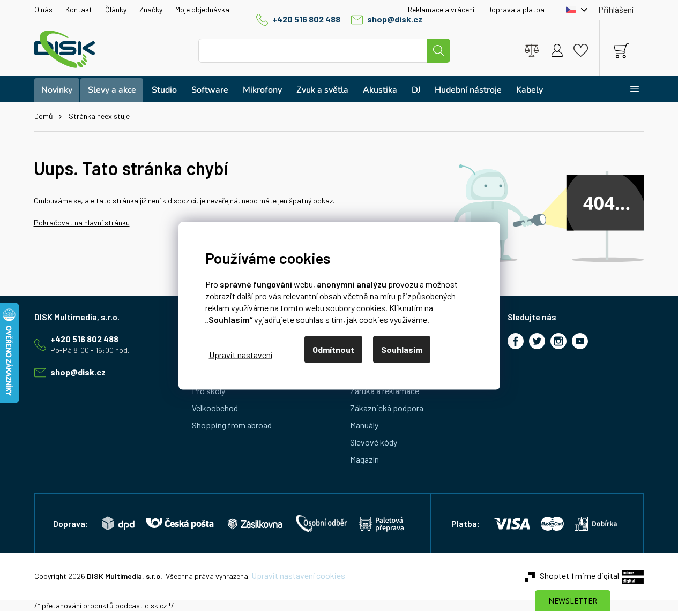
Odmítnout (333, 349)
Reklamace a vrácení (441, 9)
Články (115, 9)
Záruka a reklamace (384, 391)
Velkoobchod (215, 408)
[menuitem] (56, 90)
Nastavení (240, 355)
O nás (43, 9)
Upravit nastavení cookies (298, 575)
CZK (574, 9)
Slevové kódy (373, 442)
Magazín (364, 459)
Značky (150, 9)
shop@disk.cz (394, 19)
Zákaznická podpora (386, 408)
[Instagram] (558, 341)
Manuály (364, 425)
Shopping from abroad (232, 425)
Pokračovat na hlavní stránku (82, 222)
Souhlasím (401, 349)
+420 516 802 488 (306, 19)
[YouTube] (580, 341)
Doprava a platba (516, 9)
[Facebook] (516, 341)
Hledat (438, 51)
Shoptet (554, 575)
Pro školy (208, 391)
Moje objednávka (202, 9)
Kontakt (78, 9)
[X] (537, 341)
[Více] (628, 89)
